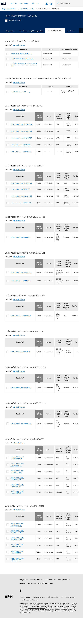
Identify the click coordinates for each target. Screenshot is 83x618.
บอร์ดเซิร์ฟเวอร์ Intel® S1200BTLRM (22, 124)
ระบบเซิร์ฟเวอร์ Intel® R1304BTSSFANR (17, 471)
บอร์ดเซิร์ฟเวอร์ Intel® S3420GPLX (21, 203)
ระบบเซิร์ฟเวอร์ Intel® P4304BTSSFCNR (17, 531)
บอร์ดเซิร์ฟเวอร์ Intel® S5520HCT (21, 388)
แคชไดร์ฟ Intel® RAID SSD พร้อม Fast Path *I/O (24, 65)
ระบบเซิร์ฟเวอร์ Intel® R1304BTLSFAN (17, 485)
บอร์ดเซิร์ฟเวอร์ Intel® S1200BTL (21, 145)
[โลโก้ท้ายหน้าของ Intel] (9, 596)
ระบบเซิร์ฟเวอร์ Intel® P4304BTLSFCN (17, 559)
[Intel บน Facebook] (20, 591)
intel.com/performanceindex (61, 606)
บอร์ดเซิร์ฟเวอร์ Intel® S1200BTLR (21, 131)
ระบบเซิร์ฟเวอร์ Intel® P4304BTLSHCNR (17, 538)
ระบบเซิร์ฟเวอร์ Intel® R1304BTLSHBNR (17, 458)
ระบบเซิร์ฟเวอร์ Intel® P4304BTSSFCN (17, 552)
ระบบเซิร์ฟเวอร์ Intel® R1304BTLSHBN (17, 478)
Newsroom (32, 584)
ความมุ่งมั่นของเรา (37, 580)
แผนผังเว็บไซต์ (43, 584)
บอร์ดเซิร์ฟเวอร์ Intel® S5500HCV (21, 423)
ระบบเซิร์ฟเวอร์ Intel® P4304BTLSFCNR (17, 524)
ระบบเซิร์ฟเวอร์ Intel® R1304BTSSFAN (17, 492)
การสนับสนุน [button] (24, 3)
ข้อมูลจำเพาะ (10, 31)
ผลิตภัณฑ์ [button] (13, 3)
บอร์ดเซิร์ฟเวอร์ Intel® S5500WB (21, 316)
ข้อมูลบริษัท (24, 580)
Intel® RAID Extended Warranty (20, 92)
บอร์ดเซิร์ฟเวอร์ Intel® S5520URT (21, 272)
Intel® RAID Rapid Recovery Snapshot (22, 59)
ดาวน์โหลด (70, 31)
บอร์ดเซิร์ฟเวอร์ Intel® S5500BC (20, 352)
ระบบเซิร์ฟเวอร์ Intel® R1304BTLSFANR (17, 464)
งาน (51, 584)
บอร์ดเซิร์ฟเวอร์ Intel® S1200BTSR (21, 138)
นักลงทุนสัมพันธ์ (64, 580)
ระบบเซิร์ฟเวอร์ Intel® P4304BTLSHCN (17, 545)
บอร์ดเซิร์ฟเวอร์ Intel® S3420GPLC (21, 196)
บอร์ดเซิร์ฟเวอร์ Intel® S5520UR (20, 281)
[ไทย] (51, 3)
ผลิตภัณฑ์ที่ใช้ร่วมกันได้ (55, 31)
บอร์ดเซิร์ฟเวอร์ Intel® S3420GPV (21, 189)
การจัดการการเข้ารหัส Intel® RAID (21, 54)
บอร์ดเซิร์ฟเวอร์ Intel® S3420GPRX (21, 183)
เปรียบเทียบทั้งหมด (19, 45)
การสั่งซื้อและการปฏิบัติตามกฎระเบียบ (31, 31)
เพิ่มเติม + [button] (35, 3)
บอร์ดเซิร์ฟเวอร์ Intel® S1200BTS (21, 152)
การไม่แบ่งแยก (51, 580)
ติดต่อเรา (23, 584)
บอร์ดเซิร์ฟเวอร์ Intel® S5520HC (20, 237)
